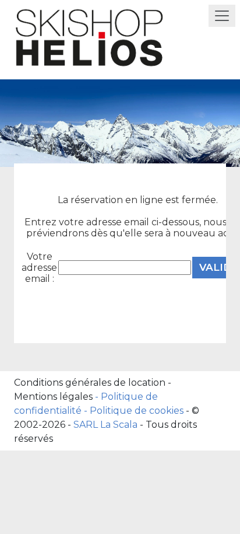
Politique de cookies (136, 410)
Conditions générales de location (89, 382)
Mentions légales (53, 396)
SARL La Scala (105, 424)
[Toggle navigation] (222, 16)
